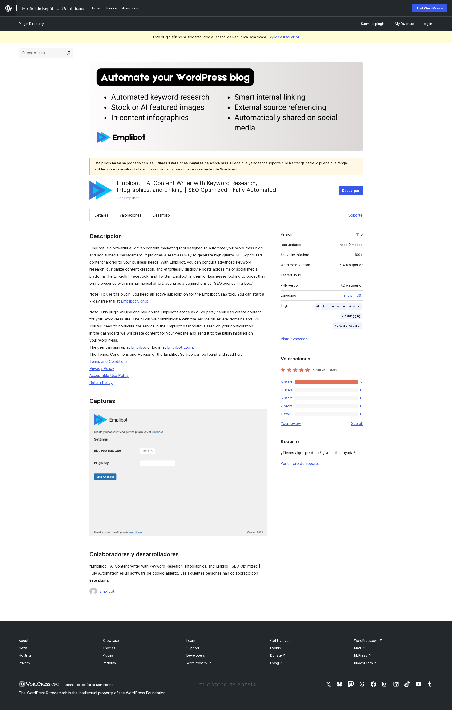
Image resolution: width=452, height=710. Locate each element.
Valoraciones (130, 215)
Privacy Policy (101, 368)
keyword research (348, 325)
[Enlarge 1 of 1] (260, 415)
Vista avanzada (294, 338)
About (23, 641)
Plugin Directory (31, 24)
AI (317, 306)
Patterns (109, 663)
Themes (109, 648)
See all (357, 423)
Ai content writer (334, 306)
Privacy (24, 663)
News (23, 648)
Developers (195, 655)
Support (192, 648)
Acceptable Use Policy (109, 375)
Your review (291, 423)
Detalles (101, 215)
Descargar (350, 191)
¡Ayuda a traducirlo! (284, 37)
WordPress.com (368, 641)
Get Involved (280, 641)
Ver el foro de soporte (300, 463)
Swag (276, 663)
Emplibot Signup (135, 301)
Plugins (108, 655)
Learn (190, 641)
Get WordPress (430, 8)
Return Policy (101, 382)
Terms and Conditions (108, 361)
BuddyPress (365, 663)
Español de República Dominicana (88, 684)
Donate (278, 655)
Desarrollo (161, 215)
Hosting (25, 655)
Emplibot (131, 198)
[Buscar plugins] (68, 53)
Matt (359, 648)
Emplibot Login (180, 347)
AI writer (355, 306)
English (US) (353, 295)
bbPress (362, 655)
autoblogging (351, 316)
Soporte (355, 215)
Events (275, 648)
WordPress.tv (198, 663)
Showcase (111, 641)
